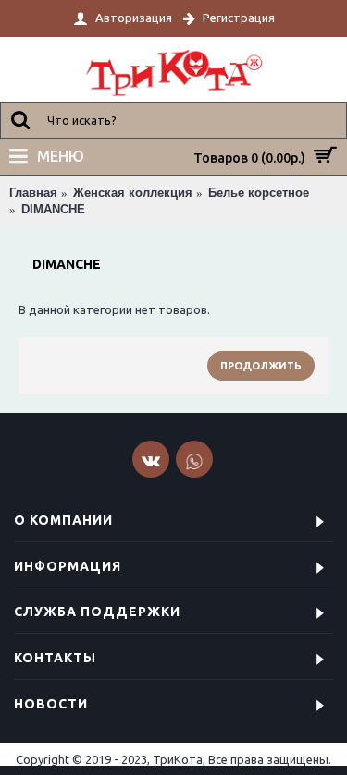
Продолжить (261, 365)
